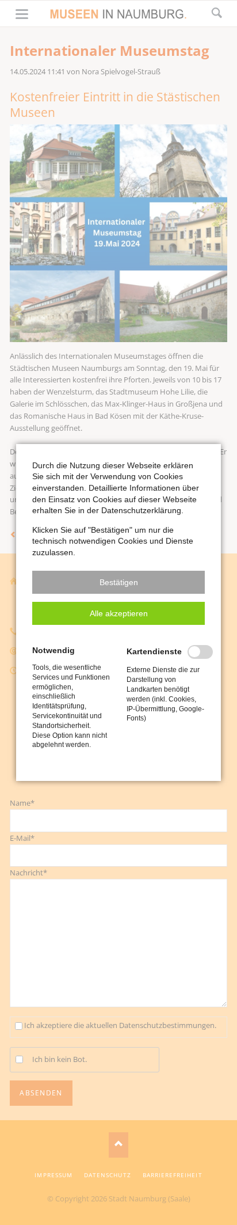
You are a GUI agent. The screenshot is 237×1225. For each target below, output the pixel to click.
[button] (118, 582)
